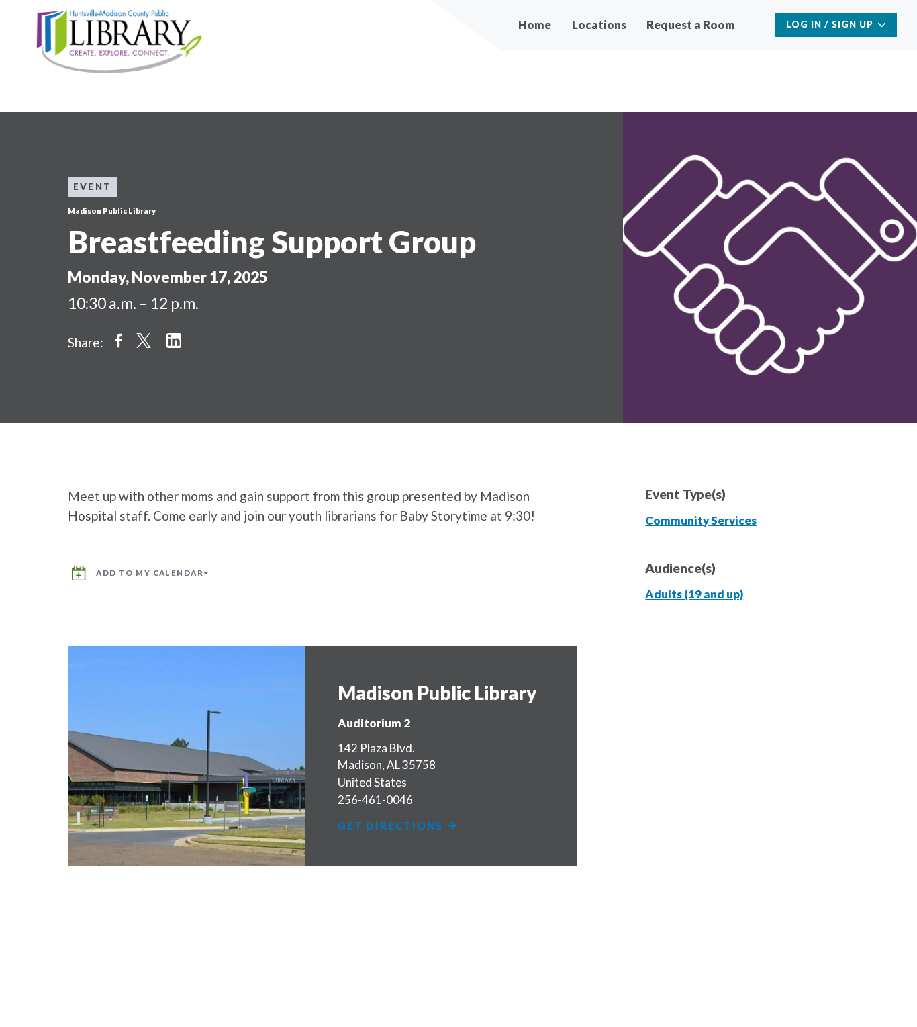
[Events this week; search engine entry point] (756, 24)
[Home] (119, 42)
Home (534, 24)
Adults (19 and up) (694, 594)
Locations (599, 24)
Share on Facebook (118, 341)
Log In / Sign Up (830, 24)
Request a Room (690, 24)
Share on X (144, 341)
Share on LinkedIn (174, 341)
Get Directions (392, 826)
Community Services (701, 520)
